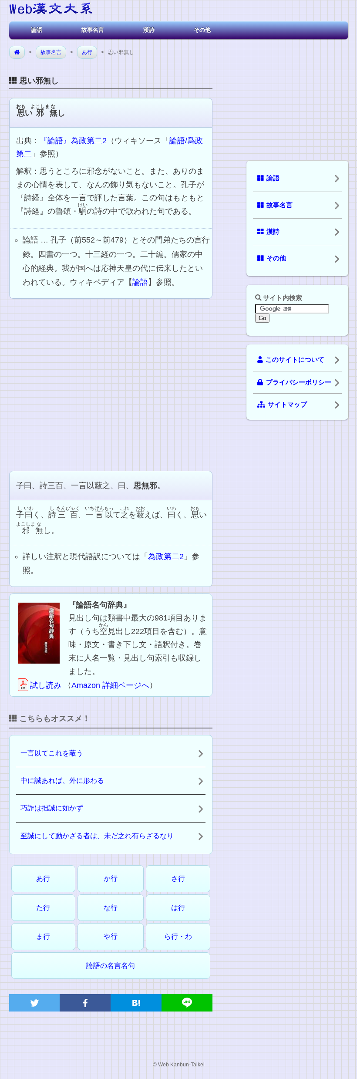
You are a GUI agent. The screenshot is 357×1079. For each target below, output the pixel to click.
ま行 (43, 936)
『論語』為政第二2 (73, 140)
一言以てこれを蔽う (51, 753)
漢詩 (149, 30)
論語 (36, 30)
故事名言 (92, 30)
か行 (111, 878)
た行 (43, 907)
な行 (111, 907)
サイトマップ (287, 404)
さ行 (178, 878)
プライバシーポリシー (298, 382)
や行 (111, 936)
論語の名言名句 (110, 965)
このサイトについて (295, 359)
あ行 (87, 52)
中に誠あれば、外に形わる (62, 780)
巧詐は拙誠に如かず (51, 808)
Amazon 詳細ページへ (110, 685)
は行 (178, 907)
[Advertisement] (110, 384)
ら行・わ (178, 936)
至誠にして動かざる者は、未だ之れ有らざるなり (97, 836)
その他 (202, 30)
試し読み (45, 685)
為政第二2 (166, 556)
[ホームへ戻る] (50, 10)
